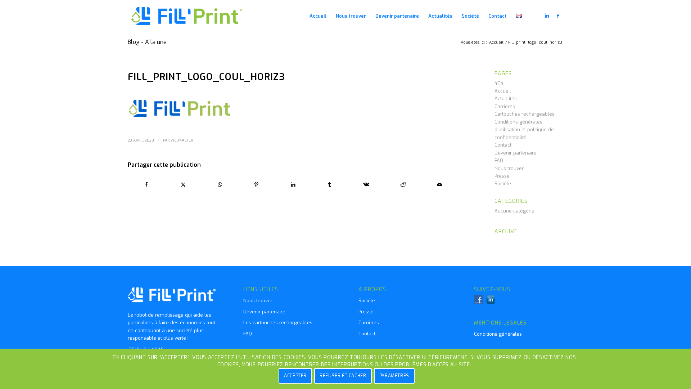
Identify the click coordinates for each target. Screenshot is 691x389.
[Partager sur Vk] (366, 184)
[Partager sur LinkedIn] (293, 184)
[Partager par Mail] (439, 184)
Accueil (502, 91)
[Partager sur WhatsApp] (220, 184)
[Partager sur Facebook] (146, 184)
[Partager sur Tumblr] (330, 184)
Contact (502, 145)
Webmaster (182, 140)
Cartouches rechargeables (524, 114)
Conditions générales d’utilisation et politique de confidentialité (524, 129)
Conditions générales (498, 334)
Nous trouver (509, 168)
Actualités (505, 98)
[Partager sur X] (183, 184)
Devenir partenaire (515, 153)
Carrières (504, 106)
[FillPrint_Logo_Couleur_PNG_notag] (187, 16)
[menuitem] (318, 16)
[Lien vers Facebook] (557, 15)
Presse (502, 176)
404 (498, 83)
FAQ (498, 160)
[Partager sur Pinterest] (256, 184)
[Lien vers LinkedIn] (547, 15)
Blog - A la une (147, 42)
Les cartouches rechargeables (277, 322)
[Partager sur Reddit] (403, 184)
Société (502, 183)
